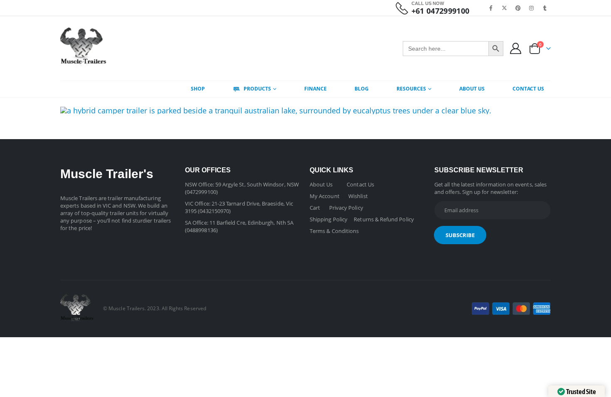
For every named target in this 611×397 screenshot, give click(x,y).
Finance (315, 88)
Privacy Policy (346, 207)
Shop (198, 88)
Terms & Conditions (334, 231)
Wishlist (358, 196)
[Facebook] (491, 7)
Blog (362, 88)
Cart (315, 207)
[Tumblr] (545, 7)
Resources (411, 88)
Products (257, 88)
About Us (472, 88)
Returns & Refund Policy (384, 219)
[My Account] (515, 48)
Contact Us (528, 88)
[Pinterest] (517, 7)
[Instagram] (531, 7)
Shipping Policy (328, 219)
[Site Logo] (83, 48)
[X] (504, 7)
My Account (325, 196)
